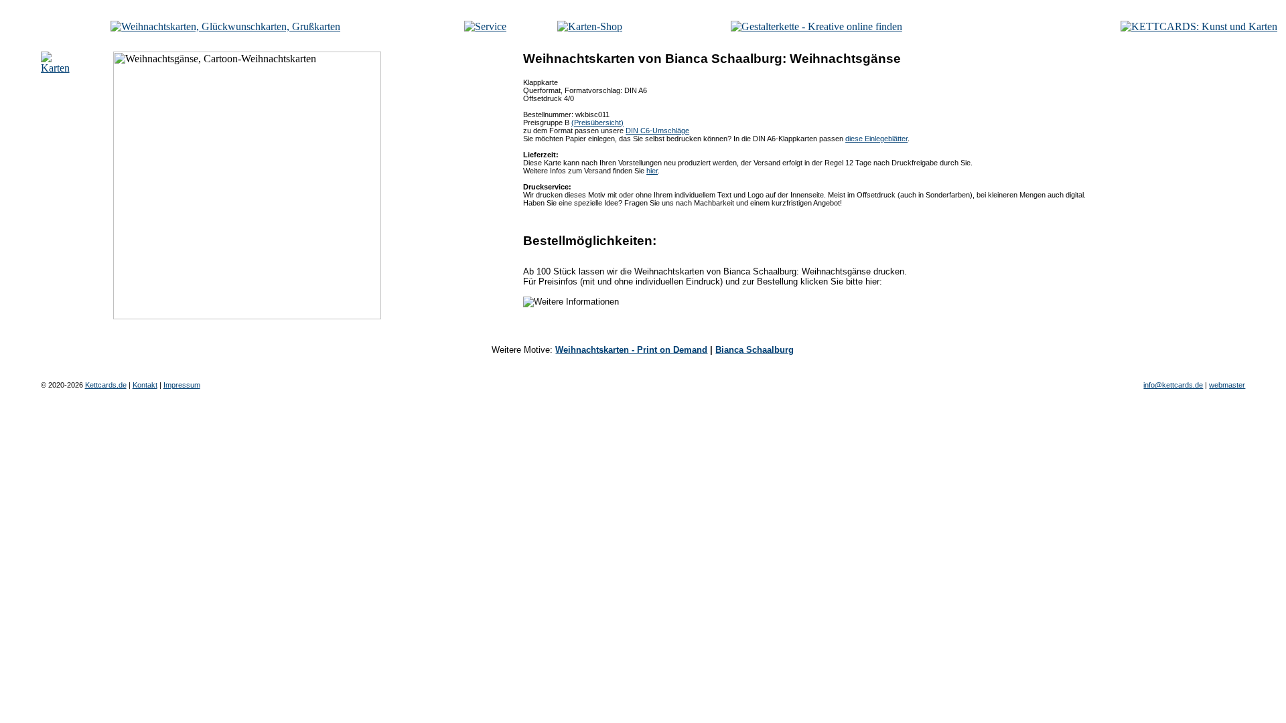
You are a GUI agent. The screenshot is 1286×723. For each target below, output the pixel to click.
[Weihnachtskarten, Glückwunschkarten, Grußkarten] (225, 26)
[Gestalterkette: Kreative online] (816, 26)
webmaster (1227, 385)
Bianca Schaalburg (754, 350)
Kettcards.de (106, 385)
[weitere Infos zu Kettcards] (485, 26)
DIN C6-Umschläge (657, 131)
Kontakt (145, 385)
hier (652, 171)
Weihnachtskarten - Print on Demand (631, 350)
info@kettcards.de (1173, 385)
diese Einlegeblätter (876, 139)
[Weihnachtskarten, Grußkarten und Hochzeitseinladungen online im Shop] (589, 26)
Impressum (181, 385)
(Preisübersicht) (597, 122)
